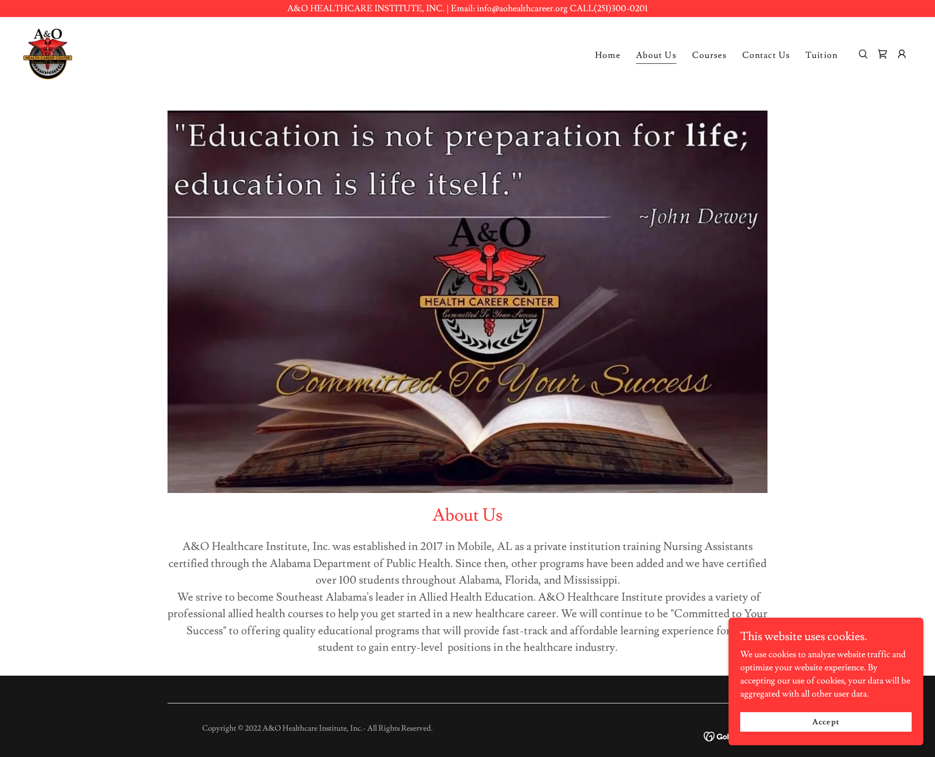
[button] (902, 54)
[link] (47, 51)
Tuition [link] (821, 55)
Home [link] (607, 55)
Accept (825, 722)
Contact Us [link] (766, 55)
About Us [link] (656, 55)
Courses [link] (709, 55)
